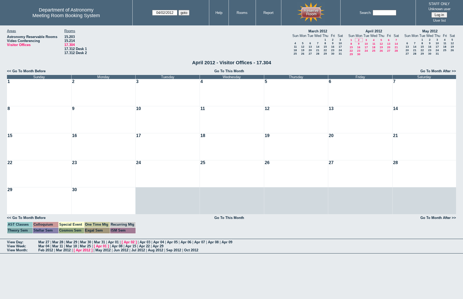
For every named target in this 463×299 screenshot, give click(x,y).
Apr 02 (129, 242)
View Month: (17, 250)
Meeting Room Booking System (66, 15)
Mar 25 (85, 246)
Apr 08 (213, 242)
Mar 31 (99, 242)
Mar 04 (43, 246)
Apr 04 (158, 242)
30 (332, 53)
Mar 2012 (63, 250)
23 (332, 50)
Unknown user (439, 9)
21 (317, 50)
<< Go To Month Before (26, 71)
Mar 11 (57, 246)
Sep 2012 (173, 250)
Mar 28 (57, 242)
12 (302, 46)
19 (302, 50)
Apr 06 (186, 242)
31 (340, 53)
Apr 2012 (83, 250)
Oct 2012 (191, 250)
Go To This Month (229, 71)
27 (310, 53)
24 (340, 50)
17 (340, 46)
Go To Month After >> (438, 71)
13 (310, 46)
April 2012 (373, 31)
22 (325, 50)
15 (325, 46)
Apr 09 (227, 242)
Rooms (242, 13)
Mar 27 (43, 242)
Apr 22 (144, 246)
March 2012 (317, 31)
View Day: (15, 242)
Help (218, 13)
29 (325, 53)
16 (332, 46)
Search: (366, 13)
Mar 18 (71, 246)
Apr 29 (158, 246)
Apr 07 (199, 242)
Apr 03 (145, 242)
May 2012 (430, 31)
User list (439, 20)
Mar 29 (71, 242)
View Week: (16, 246)
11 (295, 46)
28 (317, 53)
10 (340, 43)
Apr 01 (113, 242)
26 (302, 53)
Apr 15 (130, 246)
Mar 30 (85, 242)
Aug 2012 (155, 250)
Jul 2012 (138, 250)
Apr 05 (172, 242)
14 (317, 46)
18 (295, 50)
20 (310, 50)
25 (295, 53)
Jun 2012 (121, 250)
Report (268, 13)
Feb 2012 (45, 250)
